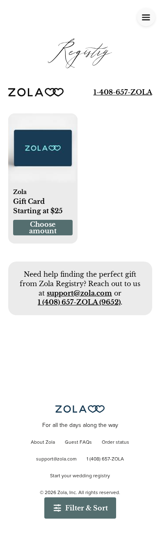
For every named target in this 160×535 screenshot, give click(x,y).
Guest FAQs (78, 442)
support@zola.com (79, 293)
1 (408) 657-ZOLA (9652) (79, 302)
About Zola (43, 442)
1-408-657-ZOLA (123, 92)
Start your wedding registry (80, 476)
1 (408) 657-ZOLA (105, 459)
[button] (43, 153)
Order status (115, 442)
